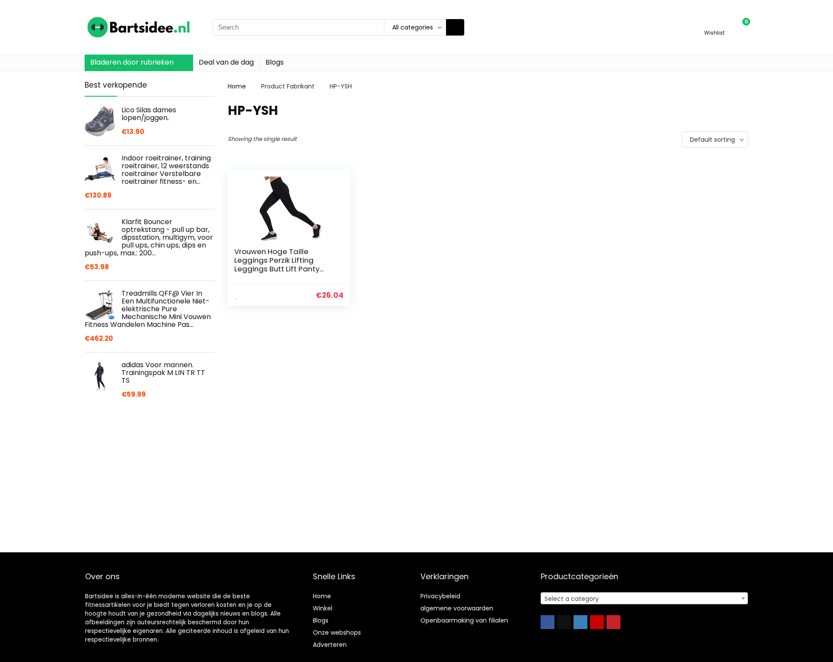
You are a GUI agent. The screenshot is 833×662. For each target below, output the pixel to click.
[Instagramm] (580, 622)
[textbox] (644, 599)
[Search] (455, 27)
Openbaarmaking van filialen (464, 620)
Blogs (275, 62)
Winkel (322, 608)
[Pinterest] (613, 622)
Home (237, 86)
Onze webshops (337, 632)
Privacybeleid (440, 596)
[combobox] (644, 598)
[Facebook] (547, 622)
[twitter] (564, 622)
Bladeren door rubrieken (132, 62)
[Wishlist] (714, 23)
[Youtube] (597, 622)
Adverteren (330, 644)
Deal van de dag (226, 62)
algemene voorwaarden (456, 608)
